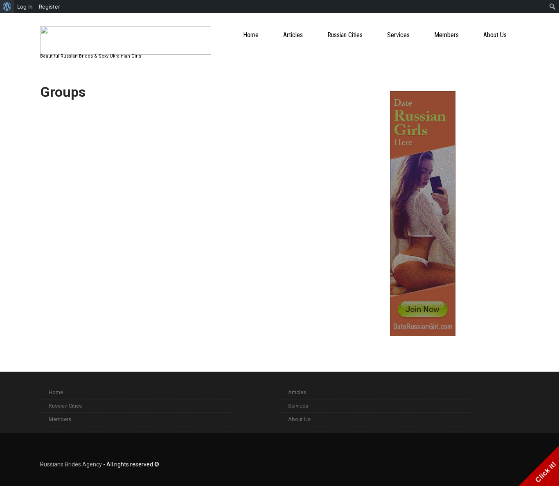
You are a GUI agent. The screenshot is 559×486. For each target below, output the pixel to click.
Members (446, 35)
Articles (293, 35)
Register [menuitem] (49, 6)
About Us (495, 35)
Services (398, 35)
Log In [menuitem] (25, 6)
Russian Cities (345, 35)
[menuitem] (7, 6)
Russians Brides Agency (71, 464)
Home (251, 35)
